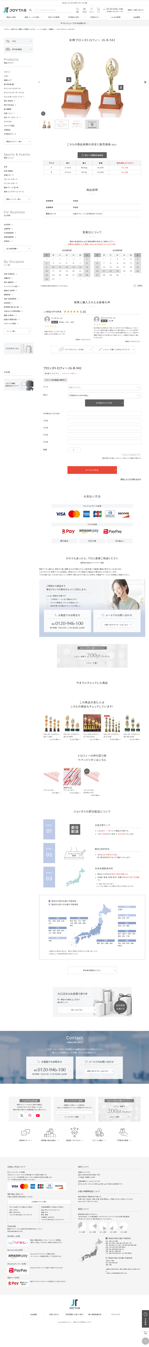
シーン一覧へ (11, 331)
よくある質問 (115, 17)
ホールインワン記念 (11, 286)
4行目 (45, 435)
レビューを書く (92, 663)
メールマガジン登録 (72, 1117)
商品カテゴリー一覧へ (14, 141)
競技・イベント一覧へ (13, 199)
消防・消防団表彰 (10, 299)
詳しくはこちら (77, 1010)
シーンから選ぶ (42, 29)
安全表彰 (7, 303)
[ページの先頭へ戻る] (145, 1341)
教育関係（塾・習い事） (11, 307)
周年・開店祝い (9, 282)
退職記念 (7, 278)
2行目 (45, 420)
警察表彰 (7, 294)
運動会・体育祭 (9, 290)
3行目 (45, 427)
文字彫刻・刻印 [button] (73, 17)
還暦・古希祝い (9, 315)
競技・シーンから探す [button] (32, 17)
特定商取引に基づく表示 (74, 1314)
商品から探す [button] (11, 17)
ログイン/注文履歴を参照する (55, 380)
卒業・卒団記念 (9, 274)
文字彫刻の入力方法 (104, 403)
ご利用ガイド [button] (94, 17)
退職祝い (52, 29)
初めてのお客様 (53, 17)
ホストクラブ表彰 (10, 323)
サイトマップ (115, 1314)
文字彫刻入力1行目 (52, 413)
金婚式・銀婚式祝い (11, 319)
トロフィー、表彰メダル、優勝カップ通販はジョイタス (19, 29)
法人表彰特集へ (12, 248)
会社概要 (136, 17)
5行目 (45, 442)
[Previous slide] (39, 82)
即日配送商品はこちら (92, 970)
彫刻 (46, 395)
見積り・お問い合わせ (135, 10)
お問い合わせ (54, 1314)
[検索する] (30, 10)
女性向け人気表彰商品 (12, 311)
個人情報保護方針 (95, 1314)
